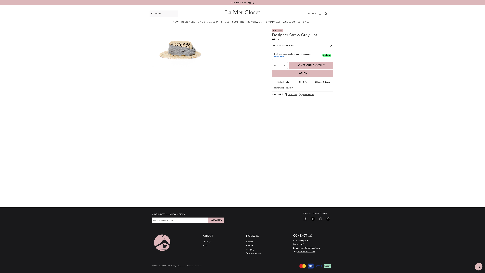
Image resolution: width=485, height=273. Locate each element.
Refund (249, 245)
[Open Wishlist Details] (330, 13)
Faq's (205, 245)
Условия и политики (194, 266)
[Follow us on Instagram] (320, 219)
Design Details (283, 82)
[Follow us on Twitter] (313, 219)
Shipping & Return (322, 82)
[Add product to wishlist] (330, 46)
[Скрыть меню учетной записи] (320, 13)
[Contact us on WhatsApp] (328, 219)
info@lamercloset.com (310, 248)
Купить (303, 73)
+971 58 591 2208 (306, 251)
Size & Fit (303, 82)
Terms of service (253, 253)
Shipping (250, 249)
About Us (207, 241)
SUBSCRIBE (216, 220)
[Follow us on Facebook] (305, 219)
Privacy (249, 241)
